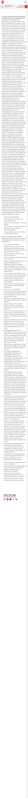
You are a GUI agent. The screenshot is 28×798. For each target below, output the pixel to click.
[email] (4, 499)
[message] (7, 499)
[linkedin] (16, 499)
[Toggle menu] (25, 2)
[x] (13, 499)
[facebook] (10, 499)
